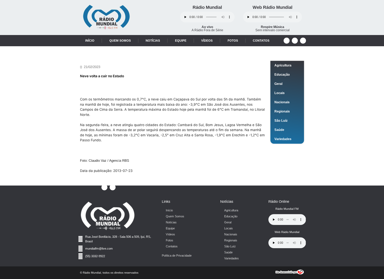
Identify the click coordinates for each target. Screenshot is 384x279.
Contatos (261, 40)
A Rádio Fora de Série (207, 28)
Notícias (153, 40)
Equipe (180, 40)
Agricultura (282, 65)
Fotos (233, 40)
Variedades (282, 139)
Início (89, 40)
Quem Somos (120, 40)
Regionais (282, 111)
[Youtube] (295, 41)
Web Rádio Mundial (272, 7)
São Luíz (281, 120)
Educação (282, 74)
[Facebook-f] (287, 41)
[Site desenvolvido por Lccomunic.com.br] (289, 273)
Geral (278, 83)
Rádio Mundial (207, 7)
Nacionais (282, 102)
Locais (279, 93)
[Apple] (303, 41)
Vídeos (207, 40)
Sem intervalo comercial (272, 28)
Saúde (279, 129)
